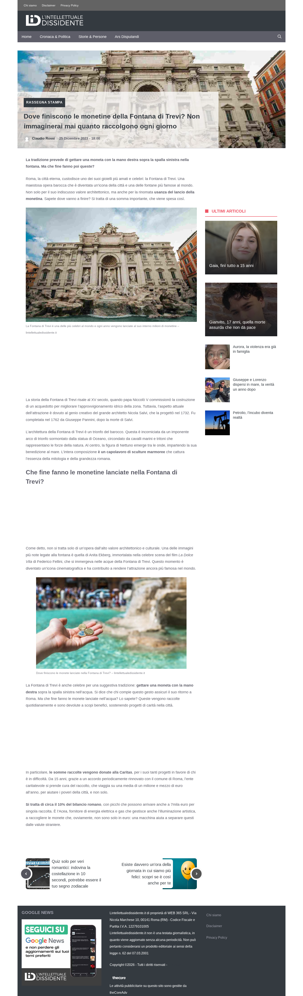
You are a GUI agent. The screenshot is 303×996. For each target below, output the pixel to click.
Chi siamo (30, 5)
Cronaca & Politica (55, 37)
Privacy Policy (70, 5)
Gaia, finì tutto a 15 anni (231, 265)
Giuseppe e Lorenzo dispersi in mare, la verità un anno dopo (253, 385)
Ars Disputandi (127, 37)
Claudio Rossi (43, 138)
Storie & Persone (93, 37)
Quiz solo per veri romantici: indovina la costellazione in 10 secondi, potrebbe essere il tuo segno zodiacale (76, 873)
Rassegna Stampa (44, 102)
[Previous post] (26, 873)
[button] (279, 36)
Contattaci (175, 965)
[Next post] (196, 873)
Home (27, 37)
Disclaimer (48, 5)
